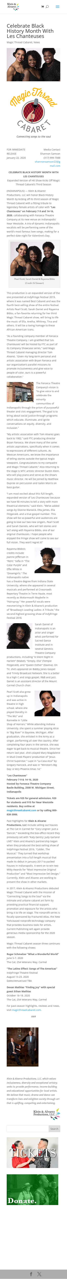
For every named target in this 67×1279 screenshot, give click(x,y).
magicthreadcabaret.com (21, 810)
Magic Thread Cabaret (19, 42)
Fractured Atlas (15, 1228)
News (37, 42)
